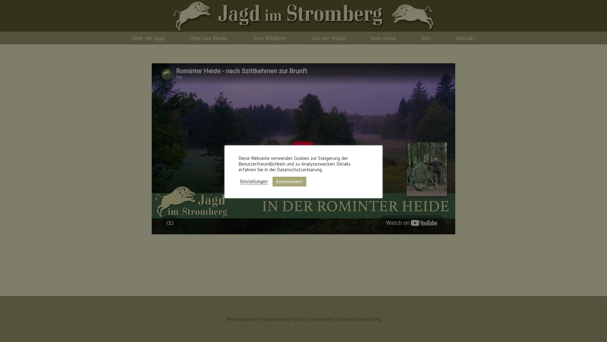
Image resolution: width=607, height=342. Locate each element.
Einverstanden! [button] (289, 181)
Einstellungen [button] (254, 181)
